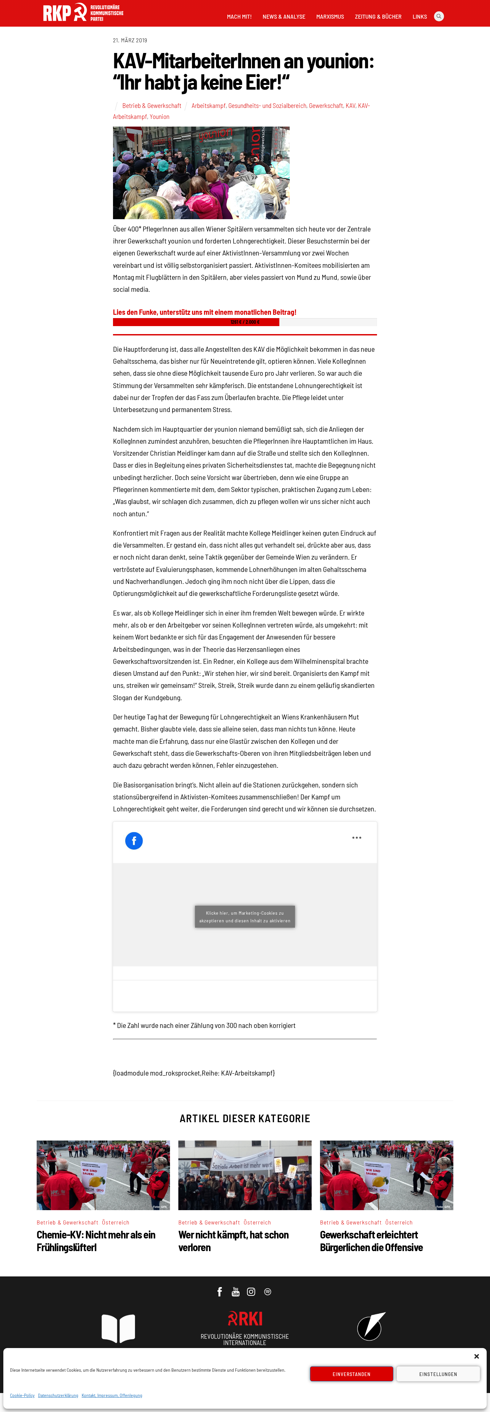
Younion (159, 116)
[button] (476, 1356)
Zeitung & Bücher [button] (378, 16)
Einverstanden (352, 1374)
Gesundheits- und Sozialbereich (267, 105)
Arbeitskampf (209, 105)
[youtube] (236, 1288)
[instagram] (252, 1288)
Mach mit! (239, 16)
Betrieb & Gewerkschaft (151, 105)
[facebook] (220, 1288)
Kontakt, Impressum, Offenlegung (112, 1395)
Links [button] (420, 16)
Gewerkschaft (326, 105)
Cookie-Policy (22, 1395)
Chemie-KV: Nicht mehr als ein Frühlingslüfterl (96, 1240)
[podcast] (268, 1288)
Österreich (116, 1222)
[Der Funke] (83, 23)
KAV (350, 105)
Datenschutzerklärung (58, 1395)
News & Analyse (284, 16)
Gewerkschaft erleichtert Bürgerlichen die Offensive (371, 1240)
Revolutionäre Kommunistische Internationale (245, 1339)
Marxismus (330, 16)
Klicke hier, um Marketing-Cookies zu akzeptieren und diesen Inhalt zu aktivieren (245, 916)
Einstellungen (438, 1374)
